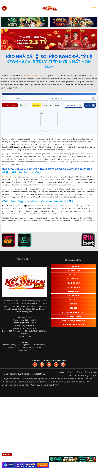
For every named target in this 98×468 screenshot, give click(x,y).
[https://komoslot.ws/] (49, 8)
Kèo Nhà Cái (7, 177)
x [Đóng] (6, 454)
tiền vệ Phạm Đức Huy (56, 360)
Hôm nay (36, 105)
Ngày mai (47, 105)
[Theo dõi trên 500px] (56, 364)
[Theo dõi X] (35, 364)
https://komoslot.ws (34, 75)
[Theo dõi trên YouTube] (49, 364)
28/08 (56, 105)
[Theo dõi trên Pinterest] (42, 364)
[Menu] (4, 8)
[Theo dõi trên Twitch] (63, 364)
